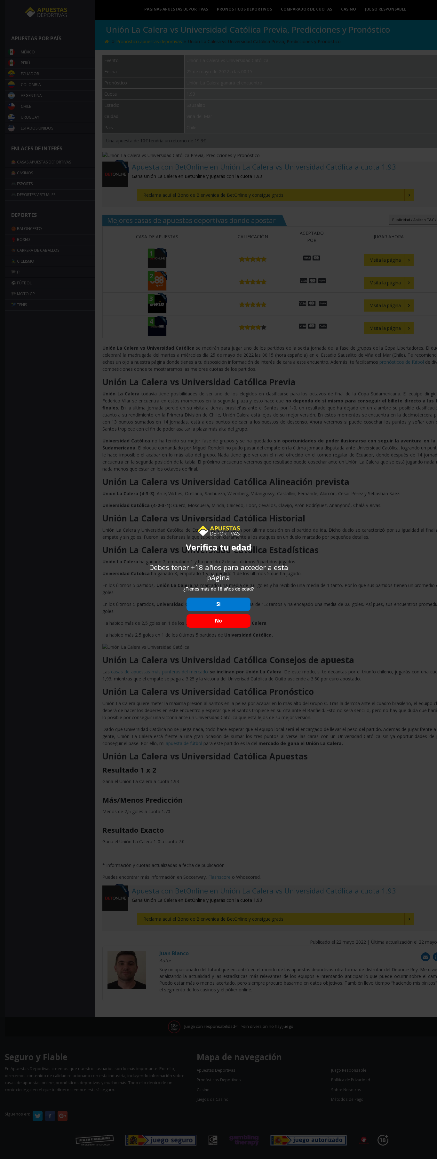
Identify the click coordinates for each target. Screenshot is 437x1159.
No (218, 620)
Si (218, 604)
